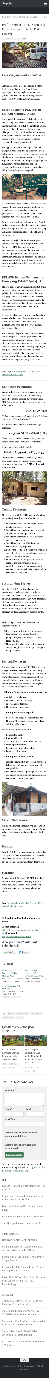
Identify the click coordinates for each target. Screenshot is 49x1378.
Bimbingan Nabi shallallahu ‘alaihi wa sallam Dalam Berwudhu (23, 1197)
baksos (11, 1013)
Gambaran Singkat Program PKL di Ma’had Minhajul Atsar (34, 973)
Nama (8, 1109)
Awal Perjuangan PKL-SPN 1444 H (11, 987)
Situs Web (10, 1119)
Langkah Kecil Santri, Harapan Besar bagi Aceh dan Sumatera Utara (22, 1248)
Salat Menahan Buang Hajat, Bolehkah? (23, 1216)
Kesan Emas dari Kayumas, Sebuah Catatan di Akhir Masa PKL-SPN (10, 1054)
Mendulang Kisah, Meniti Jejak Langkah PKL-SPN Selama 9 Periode (24, 1322)
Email (28, 1109)
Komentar (10, 1090)
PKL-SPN (19, 1018)
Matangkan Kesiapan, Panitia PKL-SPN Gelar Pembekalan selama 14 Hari (23, 1312)
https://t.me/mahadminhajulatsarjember (20, 930)
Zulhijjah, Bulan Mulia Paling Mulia (21, 1223)
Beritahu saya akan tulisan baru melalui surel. (20, 1146)
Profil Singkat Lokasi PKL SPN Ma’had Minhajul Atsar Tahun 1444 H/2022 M (33, 1056)
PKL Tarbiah (8, 1018)
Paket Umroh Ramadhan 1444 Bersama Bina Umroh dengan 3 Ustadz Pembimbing (23, 1281)
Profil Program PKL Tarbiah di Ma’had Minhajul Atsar (10, 973)
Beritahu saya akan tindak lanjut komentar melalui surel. (21, 1134)
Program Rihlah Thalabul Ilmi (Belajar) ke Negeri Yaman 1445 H (23, 1268)
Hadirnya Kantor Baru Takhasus (19, 1239)
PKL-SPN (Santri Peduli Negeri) (20, 17)
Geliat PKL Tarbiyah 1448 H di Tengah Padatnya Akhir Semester (23, 1302)
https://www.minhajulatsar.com (16, 936)
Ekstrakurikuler (22, 1013)
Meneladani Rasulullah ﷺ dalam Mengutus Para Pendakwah (20, 1333)
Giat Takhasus (36, 1013)
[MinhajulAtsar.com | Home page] (9, 3)
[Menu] (45, 3)
